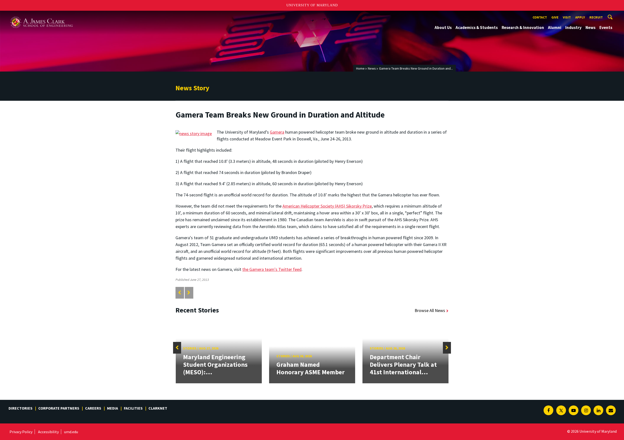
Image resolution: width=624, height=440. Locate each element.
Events (605, 27)
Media (112, 408)
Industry (573, 27)
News (590, 27)
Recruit (596, 17)
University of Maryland (312, 5)
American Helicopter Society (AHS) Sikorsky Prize (327, 206)
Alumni (554, 27)
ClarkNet (157, 408)
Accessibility (48, 431)
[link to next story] (188, 292)
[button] (177, 348)
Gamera (277, 132)
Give (554, 17)
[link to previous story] (179, 292)
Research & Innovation (523, 27)
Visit (567, 17)
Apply (580, 17)
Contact (540, 17)
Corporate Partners (58, 408)
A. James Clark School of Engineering (41, 15)
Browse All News (430, 310)
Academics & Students (477, 27)
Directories (20, 408)
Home (360, 68)
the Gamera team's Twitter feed (272, 269)
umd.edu (71, 431)
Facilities (133, 408)
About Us (443, 27)
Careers (93, 408)
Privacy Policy (21, 431)
